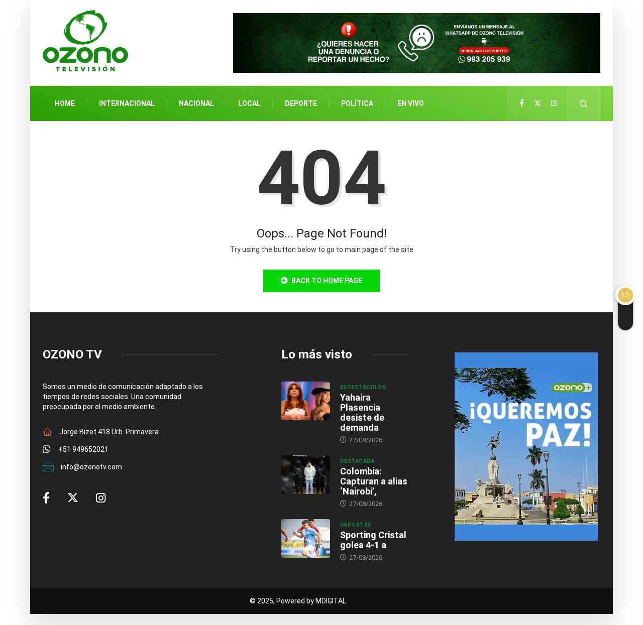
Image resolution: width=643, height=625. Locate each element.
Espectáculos (363, 387)
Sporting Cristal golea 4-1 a (373, 540)
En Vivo (410, 103)
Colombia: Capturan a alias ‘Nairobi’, (373, 481)
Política (357, 103)
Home (65, 103)
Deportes (355, 525)
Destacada (357, 461)
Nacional (196, 103)
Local (249, 103)
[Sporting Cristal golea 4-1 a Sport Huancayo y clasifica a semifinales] (305, 538)
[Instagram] (554, 103)
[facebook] (521, 103)
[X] (537, 103)
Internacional (127, 103)
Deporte (301, 103)
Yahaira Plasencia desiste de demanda (362, 412)
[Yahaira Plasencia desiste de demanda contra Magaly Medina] (305, 401)
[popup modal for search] (584, 103)
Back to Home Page (326, 281)
